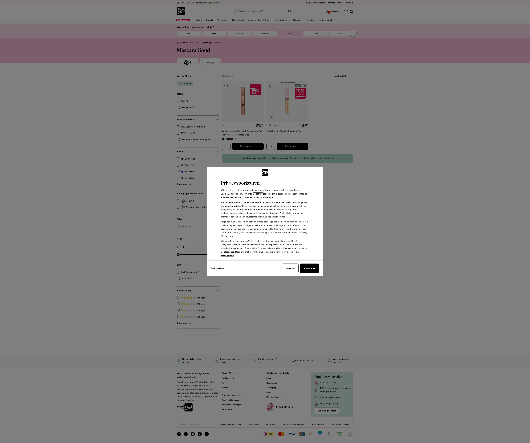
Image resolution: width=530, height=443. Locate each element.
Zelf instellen (217, 268)
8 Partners (258, 194)
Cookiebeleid (227, 252)
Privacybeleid (227, 255)
